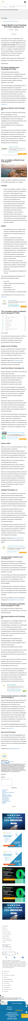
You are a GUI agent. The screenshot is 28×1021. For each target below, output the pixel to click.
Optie (3, 803)
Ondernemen (5, 790)
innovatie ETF (4, 104)
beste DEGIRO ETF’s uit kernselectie (15, 599)
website (4, 763)
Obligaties (4, 802)
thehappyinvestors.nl (14, 21)
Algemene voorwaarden (7, 949)
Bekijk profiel (11, 761)
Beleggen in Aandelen (7, 796)
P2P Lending (5, 797)
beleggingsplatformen (15, 748)
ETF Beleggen (5, 799)
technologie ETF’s (9, 728)
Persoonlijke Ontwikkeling (8, 792)
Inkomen (4, 791)
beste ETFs (3, 297)
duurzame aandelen (16, 538)
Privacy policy (21, 999)
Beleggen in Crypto (6, 801)
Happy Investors (6, 21)
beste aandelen (16, 360)
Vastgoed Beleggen (6, 795)
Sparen (3, 793)
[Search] (18, 953)
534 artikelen (4, 761)
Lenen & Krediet (5, 798)
